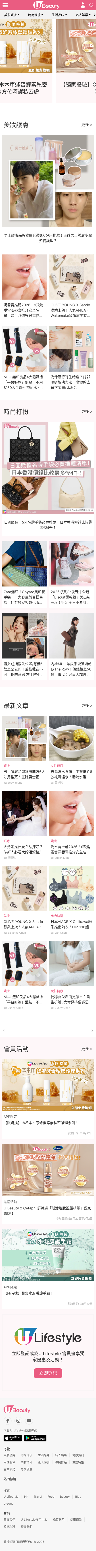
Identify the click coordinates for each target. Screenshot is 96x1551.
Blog (78, 1496)
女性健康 (57, 766)
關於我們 (9, 1519)
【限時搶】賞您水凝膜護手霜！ (29, 1293)
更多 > (86, 124)
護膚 (7, 766)
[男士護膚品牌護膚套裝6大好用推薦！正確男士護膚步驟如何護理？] (24, 738)
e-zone (9, 1503)
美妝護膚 (10, 15)
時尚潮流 (34, 15)
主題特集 (78, 1462)
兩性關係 (9, 1462)
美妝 (7, 916)
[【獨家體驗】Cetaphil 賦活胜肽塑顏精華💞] (48, 46)
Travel (38, 1496)
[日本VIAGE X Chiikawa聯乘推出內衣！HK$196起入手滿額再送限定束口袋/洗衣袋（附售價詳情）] (71, 888)
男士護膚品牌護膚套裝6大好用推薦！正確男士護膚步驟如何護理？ (24, 777)
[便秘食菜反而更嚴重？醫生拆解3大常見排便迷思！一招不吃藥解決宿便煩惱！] (71, 963)
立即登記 (48, 1373)
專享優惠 (26, 1469)
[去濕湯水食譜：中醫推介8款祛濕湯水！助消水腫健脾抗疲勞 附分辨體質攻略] (71, 738)
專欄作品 (61, 1462)
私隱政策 (9, 1526)
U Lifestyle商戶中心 (34, 1519)
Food (51, 1496)
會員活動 (9, 1469)
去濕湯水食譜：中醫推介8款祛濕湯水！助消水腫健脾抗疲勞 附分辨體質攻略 (71, 777)
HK (26, 1496)
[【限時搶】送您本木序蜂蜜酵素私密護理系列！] (48, 1085)
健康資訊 (78, 1455)
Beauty (65, 1496)
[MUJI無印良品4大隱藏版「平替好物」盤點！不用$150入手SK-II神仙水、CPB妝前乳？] (24, 963)
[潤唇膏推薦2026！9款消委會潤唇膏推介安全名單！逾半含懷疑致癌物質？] (71, 813)
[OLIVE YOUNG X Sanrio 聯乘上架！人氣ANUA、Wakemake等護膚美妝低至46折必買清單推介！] (24, 888)
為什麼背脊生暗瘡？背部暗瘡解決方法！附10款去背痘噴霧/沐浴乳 (70, 382)
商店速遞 (57, 916)
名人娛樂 (82, 15)
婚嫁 (7, 841)
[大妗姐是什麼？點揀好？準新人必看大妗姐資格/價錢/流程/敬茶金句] (24, 813)
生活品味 (58, 15)
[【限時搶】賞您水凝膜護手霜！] (48, 1255)
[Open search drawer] (91, 5)
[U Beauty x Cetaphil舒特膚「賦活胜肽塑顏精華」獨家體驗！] (48, 1170)
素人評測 (44, 1462)
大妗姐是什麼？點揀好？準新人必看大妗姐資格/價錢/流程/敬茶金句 (24, 852)
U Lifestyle (11, 1496)
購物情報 (26, 1462)
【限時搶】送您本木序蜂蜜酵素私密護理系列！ (41, 1123)
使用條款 (76, 1519)
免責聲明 (59, 1519)
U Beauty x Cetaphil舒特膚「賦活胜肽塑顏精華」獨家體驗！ (47, 1211)
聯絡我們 (26, 1526)
